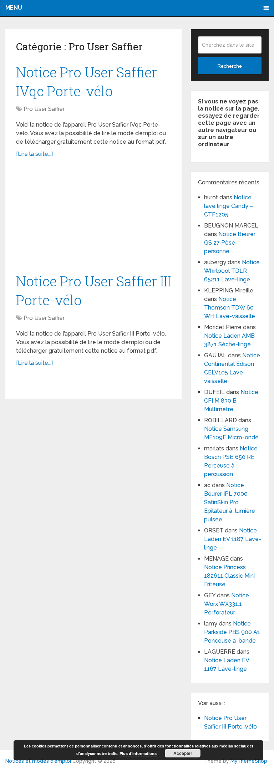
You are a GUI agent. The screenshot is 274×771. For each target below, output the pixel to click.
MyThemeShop (248, 761)
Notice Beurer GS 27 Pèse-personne (229, 243)
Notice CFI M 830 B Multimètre (231, 401)
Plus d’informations (138, 753)
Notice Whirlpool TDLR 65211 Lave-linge (232, 271)
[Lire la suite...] (34, 153)
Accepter (182, 753)
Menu (13, 7)
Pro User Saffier (44, 109)
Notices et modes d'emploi (38, 761)
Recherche (229, 66)
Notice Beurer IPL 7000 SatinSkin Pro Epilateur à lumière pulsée (229, 502)
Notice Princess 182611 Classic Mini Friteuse (229, 576)
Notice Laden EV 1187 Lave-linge (232, 539)
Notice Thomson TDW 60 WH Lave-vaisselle (229, 308)
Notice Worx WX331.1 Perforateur (226, 604)
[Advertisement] (93, 219)
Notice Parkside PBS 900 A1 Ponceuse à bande (232, 632)
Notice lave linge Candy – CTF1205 (228, 206)
